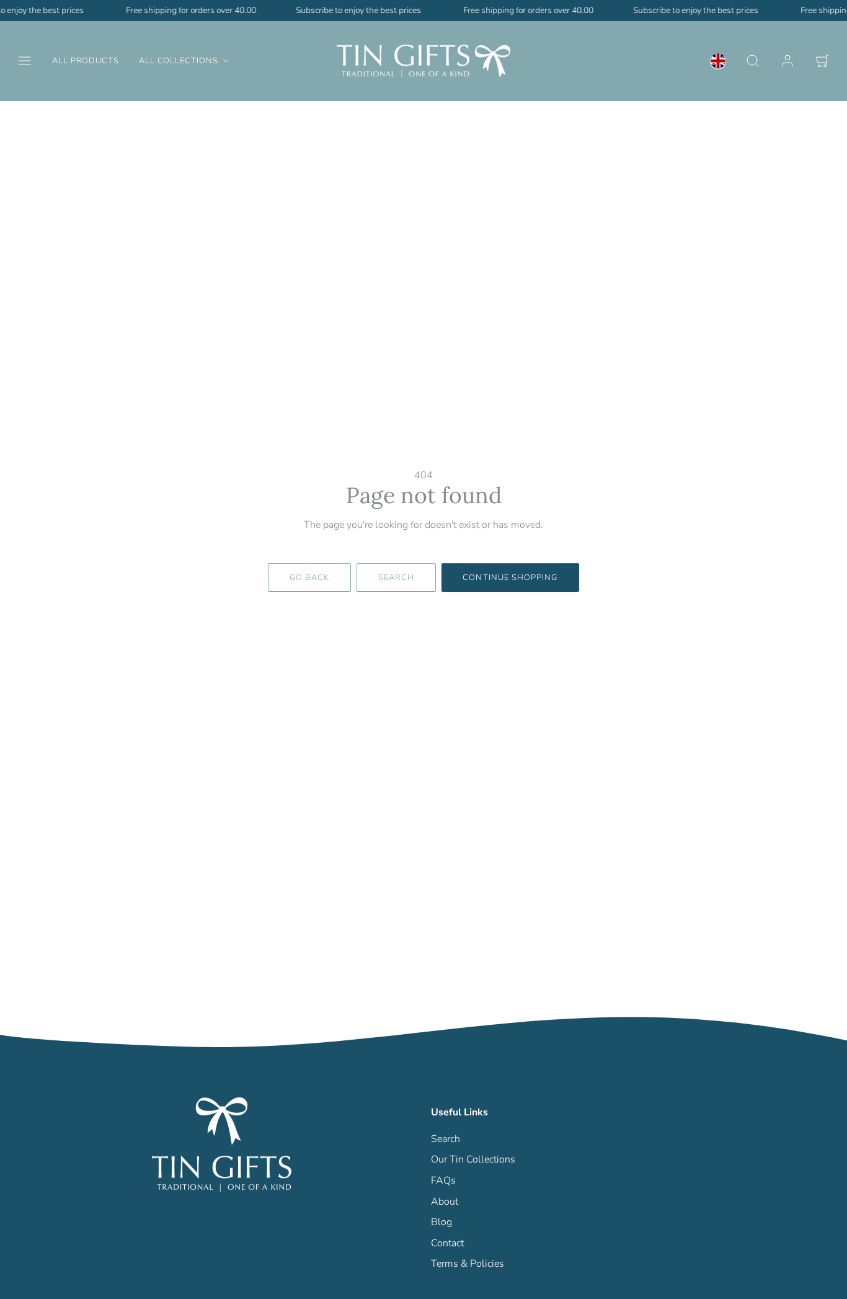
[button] (25, 61)
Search (445, 1139)
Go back (309, 577)
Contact (447, 1243)
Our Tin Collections (473, 1159)
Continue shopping (510, 577)
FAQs (443, 1180)
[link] (718, 60)
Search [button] (396, 577)
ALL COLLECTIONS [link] (178, 60)
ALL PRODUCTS (85, 60)
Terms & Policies (467, 1263)
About (444, 1201)
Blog (441, 1222)
